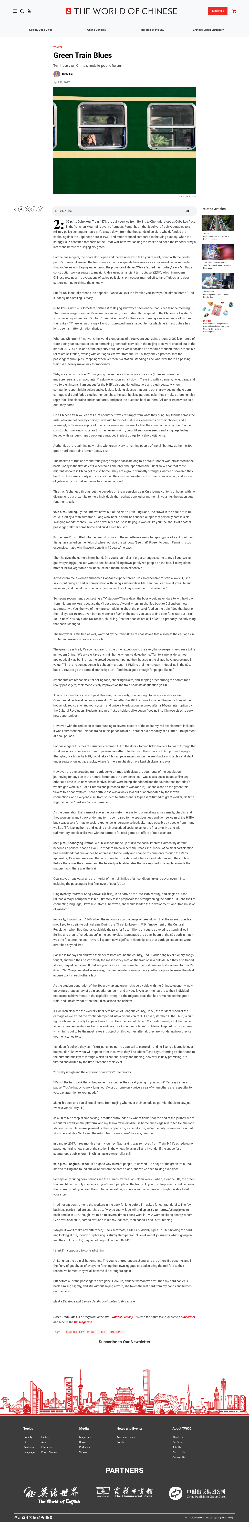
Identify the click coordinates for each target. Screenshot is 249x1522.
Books (83, 1442)
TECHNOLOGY (208, 292)
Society (28, 1437)
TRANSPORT (117, 1332)
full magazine (83, 1322)
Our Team (177, 1442)
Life (26, 1442)
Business (29, 1447)
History (45, 1437)
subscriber (188, 1317)
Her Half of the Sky (152, 29)
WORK (91, 1332)
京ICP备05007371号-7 (224, 1517)
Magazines (85, 1437)
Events (120, 1442)
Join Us (176, 1447)
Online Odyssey (96, 29)
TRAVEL (58, 47)
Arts (43, 1442)
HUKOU (102, 1332)
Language (29, 1452)
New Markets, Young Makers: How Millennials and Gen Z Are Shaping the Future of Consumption (216, 328)
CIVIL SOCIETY (75, 1332)
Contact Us (178, 1457)
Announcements (126, 1437)
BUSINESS (207, 321)
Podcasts (84, 1447)
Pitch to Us (178, 1452)
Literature (46, 1447)
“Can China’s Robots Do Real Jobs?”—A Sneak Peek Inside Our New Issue (217, 265)
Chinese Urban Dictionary (208, 29)
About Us (177, 1437)
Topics (28, 1428)
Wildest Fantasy (122, 1317)
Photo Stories (49, 1452)
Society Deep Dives (40, 29)
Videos (83, 1452)
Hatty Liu (67, 74)
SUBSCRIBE (218, 11)
